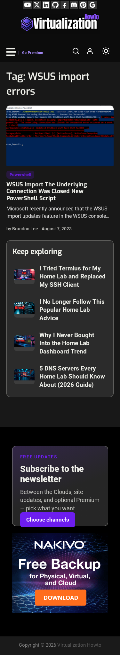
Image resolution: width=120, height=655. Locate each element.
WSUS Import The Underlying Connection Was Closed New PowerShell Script (46, 191)
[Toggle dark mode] (106, 51)
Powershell (20, 174)
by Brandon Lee (22, 228)
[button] (76, 51)
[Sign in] (90, 51)
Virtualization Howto (79, 645)
